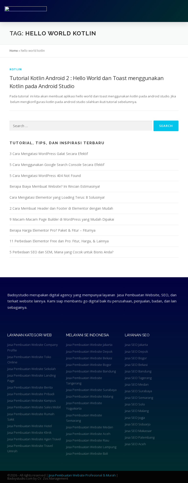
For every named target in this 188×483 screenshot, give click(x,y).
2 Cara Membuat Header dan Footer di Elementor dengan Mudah (61, 208)
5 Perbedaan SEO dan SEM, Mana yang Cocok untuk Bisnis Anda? (61, 252)
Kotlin (16, 69)
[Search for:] (81, 126)
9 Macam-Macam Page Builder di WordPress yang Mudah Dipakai (62, 219)
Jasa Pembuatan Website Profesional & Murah (82, 475)
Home (14, 51)
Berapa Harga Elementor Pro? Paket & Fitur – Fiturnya (52, 230)
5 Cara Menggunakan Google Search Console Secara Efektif (57, 164)
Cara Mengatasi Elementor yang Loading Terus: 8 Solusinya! (57, 197)
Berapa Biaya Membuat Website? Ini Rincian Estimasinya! (55, 186)
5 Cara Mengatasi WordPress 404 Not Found (45, 175)
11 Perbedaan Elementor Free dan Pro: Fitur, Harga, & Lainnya (59, 241)
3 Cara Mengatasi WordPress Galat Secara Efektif (49, 153)
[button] (135, 11)
